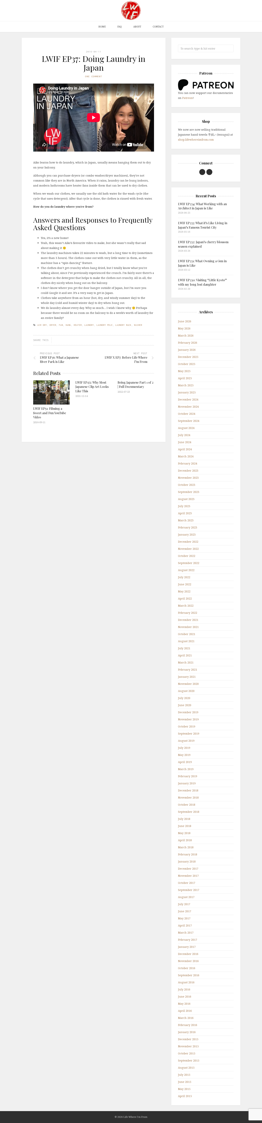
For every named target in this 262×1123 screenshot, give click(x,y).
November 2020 (188, 684)
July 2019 (184, 748)
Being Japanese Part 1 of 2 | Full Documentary (135, 384)
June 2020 (184, 705)
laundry (89, 325)
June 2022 (184, 584)
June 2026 (184, 321)
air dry (42, 325)
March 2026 (186, 335)
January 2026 (187, 350)
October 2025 (186, 364)
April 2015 (185, 1096)
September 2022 (188, 563)
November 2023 (188, 477)
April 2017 (185, 925)
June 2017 (184, 911)
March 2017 (186, 932)
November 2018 (188, 797)
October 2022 (186, 556)
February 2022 (187, 613)
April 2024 (185, 449)
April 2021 (185, 655)
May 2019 (184, 755)
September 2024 (188, 421)
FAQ (119, 26)
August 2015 (186, 1067)
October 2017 (186, 883)
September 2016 (188, 975)
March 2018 (186, 847)
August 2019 (186, 740)
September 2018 (188, 812)
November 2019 (188, 719)
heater (78, 325)
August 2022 (186, 570)
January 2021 (187, 676)
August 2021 (186, 641)
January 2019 (187, 783)
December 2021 (188, 620)
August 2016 (186, 982)
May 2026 (184, 328)
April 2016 (185, 1011)
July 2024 (184, 435)
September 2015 (188, 1060)
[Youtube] (202, 172)
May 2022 (184, 591)
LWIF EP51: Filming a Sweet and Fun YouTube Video (49, 412)
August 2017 (186, 897)
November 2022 (188, 549)
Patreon (187, 98)
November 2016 (188, 961)
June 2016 (184, 996)
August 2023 (186, 499)
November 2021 (188, 627)
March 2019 (186, 769)
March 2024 (186, 456)
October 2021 (186, 634)
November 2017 (188, 875)
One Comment (93, 76)
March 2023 (186, 520)
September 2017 (188, 890)
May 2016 (184, 1003)
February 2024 (187, 463)
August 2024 (186, 428)
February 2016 (187, 1025)
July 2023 (184, 506)
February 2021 (187, 669)
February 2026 (187, 342)
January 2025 (187, 392)
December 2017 (188, 868)
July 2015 (184, 1075)
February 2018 (187, 854)
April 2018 (185, 840)
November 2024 (188, 406)
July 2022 (184, 577)
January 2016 (187, 1032)
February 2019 (187, 776)
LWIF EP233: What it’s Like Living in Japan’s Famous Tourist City (202, 225)
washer (138, 325)
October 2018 (186, 804)
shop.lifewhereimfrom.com (196, 139)
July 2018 (184, 819)
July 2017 (184, 904)
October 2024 (186, 414)
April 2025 (185, 378)
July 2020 (184, 698)
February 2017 (187, 939)
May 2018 (184, 833)
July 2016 (184, 989)
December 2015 (188, 1039)
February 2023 (187, 527)
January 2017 (187, 947)
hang (68, 325)
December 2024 (188, 399)
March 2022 (186, 605)
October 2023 (186, 485)
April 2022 (185, 598)
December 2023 (188, 470)
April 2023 (185, 513)
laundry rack (123, 325)
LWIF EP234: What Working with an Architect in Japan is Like (202, 206)
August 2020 (186, 691)
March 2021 (186, 662)
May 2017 (184, 918)
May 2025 (184, 371)
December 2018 (188, 790)
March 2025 (186, 385)
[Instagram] (209, 172)
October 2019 (186, 726)
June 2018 (184, 826)
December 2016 (188, 954)
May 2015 (184, 1089)
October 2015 (186, 1053)
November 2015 (188, 1046)
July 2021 (184, 648)
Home (102, 26)
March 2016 (186, 1018)
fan (61, 325)
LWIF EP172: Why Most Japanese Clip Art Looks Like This (92, 386)
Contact (158, 26)
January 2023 (187, 534)
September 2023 (188, 492)
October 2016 (186, 968)
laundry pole (104, 325)
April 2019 (185, 762)
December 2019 (188, 712)
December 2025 (188, 357)
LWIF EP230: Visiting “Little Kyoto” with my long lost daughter (202, 282)
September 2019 (188, 733)
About (137, 26)
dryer (52, 325)
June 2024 (184, 442)
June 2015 (184, 1082)
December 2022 (188, 541)
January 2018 (187, 861)
